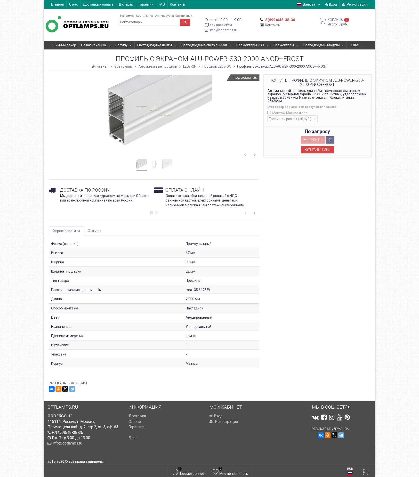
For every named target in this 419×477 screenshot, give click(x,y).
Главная (57, 4)
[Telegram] (72, 389)
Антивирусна (164, 15)
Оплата (135, 421)
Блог (133, 438)
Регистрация (357, 4)
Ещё (355, 45)
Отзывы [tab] (94, 231)
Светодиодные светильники (204, 45)
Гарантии (146, 4)
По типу (121, 45)
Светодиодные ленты (154, 45)
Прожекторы (284, 45)
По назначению (93, 45)
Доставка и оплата (98, 4)
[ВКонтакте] (52, 389)
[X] (65, 389)
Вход (332, 4)
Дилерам (126, 4)
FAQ (162, 4)
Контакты (177, 4)
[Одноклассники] (58, 389)
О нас (73, 4)
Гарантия (136, 427)
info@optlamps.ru (223, 30)
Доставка (137, 416)
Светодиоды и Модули (321, 45)
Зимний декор (65, 45)
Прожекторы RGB (250, 45)
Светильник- (145, 15)
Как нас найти (221, 25)
